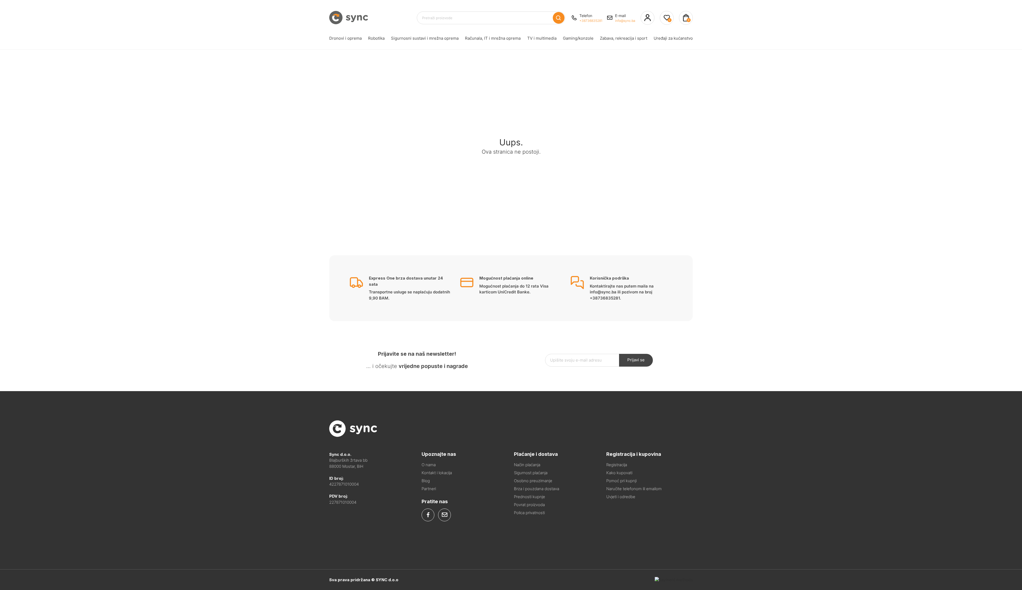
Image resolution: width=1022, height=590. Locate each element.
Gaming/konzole (578, 38)
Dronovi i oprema (345, 38)
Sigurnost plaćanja (530, 472)
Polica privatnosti (529, 512)
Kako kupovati (619, 472)
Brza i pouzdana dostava (536, 488)
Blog (426, 480)
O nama (429, 464)
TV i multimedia (542, 38)
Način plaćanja (527, 464)
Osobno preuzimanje (533, 480)
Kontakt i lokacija (437, 472)
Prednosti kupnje (529, 496)
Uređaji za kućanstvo (673, 38)
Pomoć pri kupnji (621, 480)
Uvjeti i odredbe (620, 496)
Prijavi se (636, 359)
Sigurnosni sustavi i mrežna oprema (425, 38)
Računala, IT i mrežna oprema (493, 38)
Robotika (376, 38)
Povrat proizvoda (529, 504)
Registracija (616, 464)
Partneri (429, 488)
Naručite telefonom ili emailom (634, 488)
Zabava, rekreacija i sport (623, 38)
